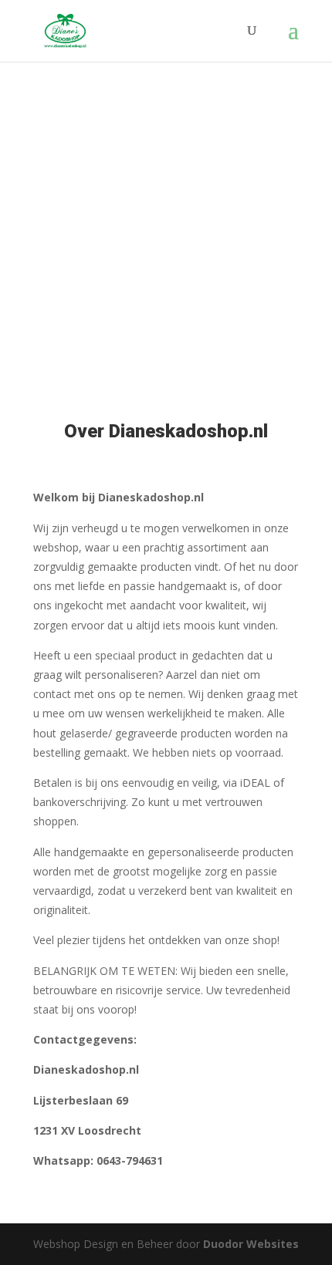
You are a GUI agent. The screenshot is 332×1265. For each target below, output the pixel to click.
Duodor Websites (251, 1243)
